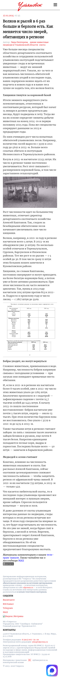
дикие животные (39, 42)
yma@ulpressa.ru (40, 642)
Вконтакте (9, 600)
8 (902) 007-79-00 (30, 640)
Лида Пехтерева (19, 42)
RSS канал (8, 604)
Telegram (8, 608)
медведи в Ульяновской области (20, 45)
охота (42, 45)
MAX (21, 560)
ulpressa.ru (28, 587)
